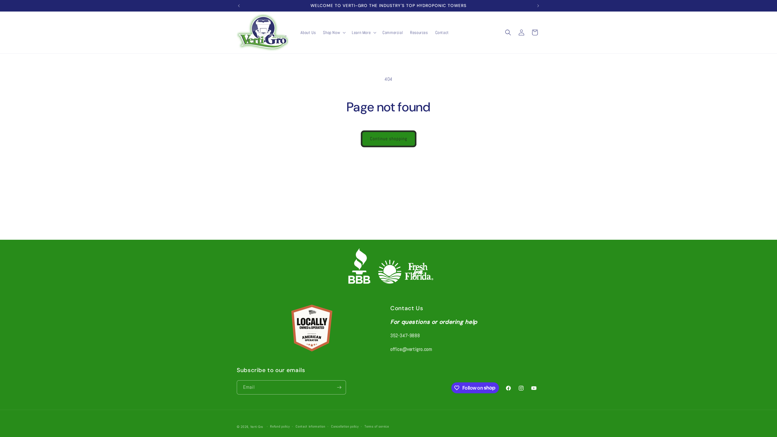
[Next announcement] (538, 6)
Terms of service (377, 426)
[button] (333, 32)
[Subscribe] (339, 387)
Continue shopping (388, 138)
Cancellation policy (344, 426)
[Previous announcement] (239, 6)
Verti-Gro (256, 427)
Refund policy (280, 426)
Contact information (310, 426)
